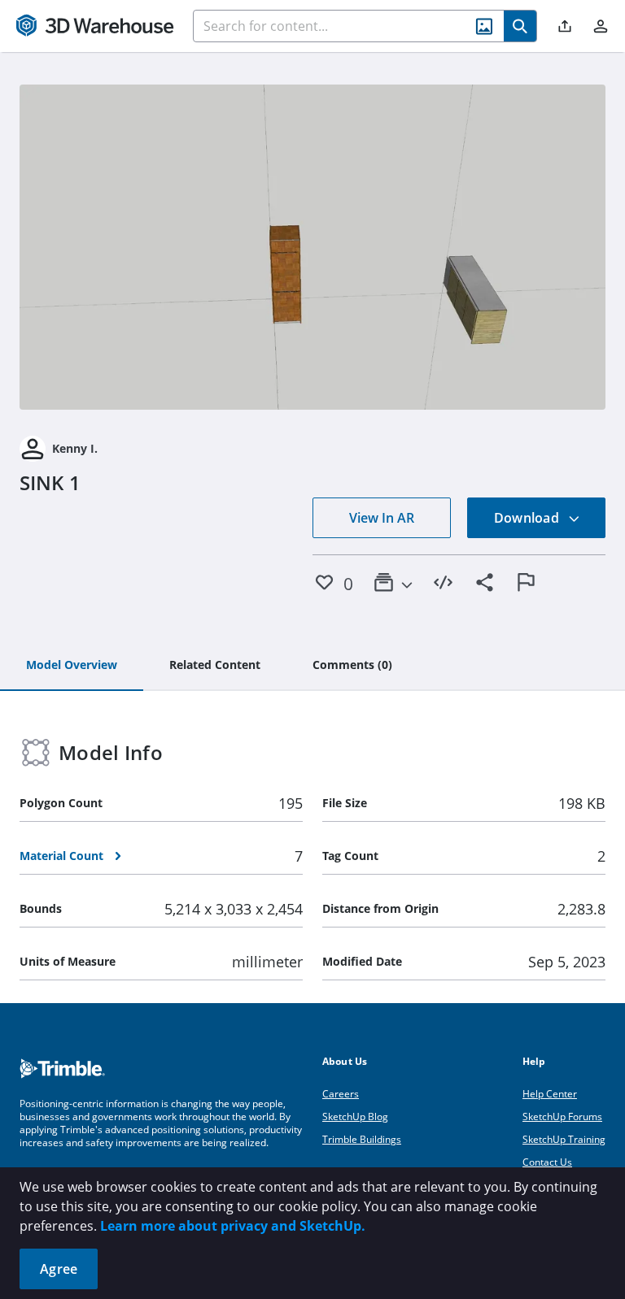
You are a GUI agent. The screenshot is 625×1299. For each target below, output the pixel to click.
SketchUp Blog (355, 1116)
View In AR (381, 518)
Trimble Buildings (361, 1139)
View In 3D (313, 247)
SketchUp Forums (562, 1116)
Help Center (549, 1094)
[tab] (71, 666)
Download (528, 518)
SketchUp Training (563, 1139)
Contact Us (547, 1162)
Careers (340, 1094)
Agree (58, 1269)
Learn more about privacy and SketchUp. (232, 1226)
